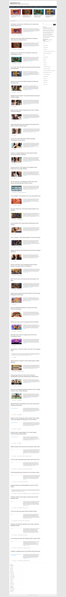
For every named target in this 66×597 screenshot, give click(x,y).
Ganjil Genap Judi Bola (21, 520)
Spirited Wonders (20, 414)
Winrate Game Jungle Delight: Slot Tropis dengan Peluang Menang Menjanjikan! (23, 433)
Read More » (32, 31)
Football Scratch (20, 400)
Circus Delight (19, 205)
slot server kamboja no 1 (46, 74)
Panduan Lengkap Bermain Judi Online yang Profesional (25, 551)
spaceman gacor (45, 76)
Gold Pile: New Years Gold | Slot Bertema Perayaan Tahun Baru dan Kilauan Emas (27, 16)
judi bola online (26, 520)
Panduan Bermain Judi (20, 560)
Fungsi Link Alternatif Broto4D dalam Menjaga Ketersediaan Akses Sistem (23, 139)
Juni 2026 (11, 568)
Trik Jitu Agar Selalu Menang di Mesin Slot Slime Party (25, 459)
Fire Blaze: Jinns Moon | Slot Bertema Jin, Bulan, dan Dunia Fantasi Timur (15, 16)
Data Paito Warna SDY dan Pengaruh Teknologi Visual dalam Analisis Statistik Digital (25, 125)
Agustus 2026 (12, 565)
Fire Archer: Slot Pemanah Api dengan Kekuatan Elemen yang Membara (50, 16)
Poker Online (15, 493)
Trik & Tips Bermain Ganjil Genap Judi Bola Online (24, 511)
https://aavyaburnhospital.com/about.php (49, 70)
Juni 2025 (11, 580)
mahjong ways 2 (45, 45)
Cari (43, 23)
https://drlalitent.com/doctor (47, 72)
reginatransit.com (15, 3)
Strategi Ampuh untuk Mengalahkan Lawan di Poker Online (24, 493)
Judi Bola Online (15, 520)
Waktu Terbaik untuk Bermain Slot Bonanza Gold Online (25, 446)
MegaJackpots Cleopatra (21, 371)
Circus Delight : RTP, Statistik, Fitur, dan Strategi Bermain (25, 196)
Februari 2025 (12, 583)
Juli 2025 (11, 579)
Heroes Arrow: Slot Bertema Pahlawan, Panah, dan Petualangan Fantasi (38, 16)
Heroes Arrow (19, 63)
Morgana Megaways (20, 219)
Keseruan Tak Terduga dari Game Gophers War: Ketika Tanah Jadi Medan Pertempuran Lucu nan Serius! (25, 418)
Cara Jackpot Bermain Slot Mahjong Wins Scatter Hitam (25, 538)
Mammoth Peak (20, 331)
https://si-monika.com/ (46, 41)
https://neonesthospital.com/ (47, 53)
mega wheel (45, 78)
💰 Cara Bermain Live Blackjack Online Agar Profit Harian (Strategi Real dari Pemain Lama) (24, 182)
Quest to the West (20, 275)
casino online (45, 84)
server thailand (45, 47)
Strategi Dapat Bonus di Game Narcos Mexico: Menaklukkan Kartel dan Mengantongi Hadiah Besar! (24, 375)
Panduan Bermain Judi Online (26, 560)
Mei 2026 (11, 569)
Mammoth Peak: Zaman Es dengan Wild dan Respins (25, 322)
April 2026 (11, 571)
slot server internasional (46, 66)
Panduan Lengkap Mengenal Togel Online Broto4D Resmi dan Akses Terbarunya (24, 153)
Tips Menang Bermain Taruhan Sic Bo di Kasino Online (25, 472)
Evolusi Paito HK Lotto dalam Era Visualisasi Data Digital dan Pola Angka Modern (24, 168)
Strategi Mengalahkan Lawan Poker (35, 493)
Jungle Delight (19, 443)
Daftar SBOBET (45, 80)
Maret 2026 (11, 572)
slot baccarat (45, 82)
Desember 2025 (12, 576)
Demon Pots (19, 92)
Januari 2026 (12, 575)
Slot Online (15, 49)
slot (43, 43)
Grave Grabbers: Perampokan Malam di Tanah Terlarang (25, 237)
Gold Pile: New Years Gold (21, 49)
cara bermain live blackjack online (22, 192)
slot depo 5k (45, 49)
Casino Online (15, 192)
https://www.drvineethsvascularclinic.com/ (49, 51)
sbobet (29, 520)
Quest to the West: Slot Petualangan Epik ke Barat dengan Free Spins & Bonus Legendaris (24, 265)
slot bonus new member (46, 68)
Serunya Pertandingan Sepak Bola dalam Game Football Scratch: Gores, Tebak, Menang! (25, 390)
